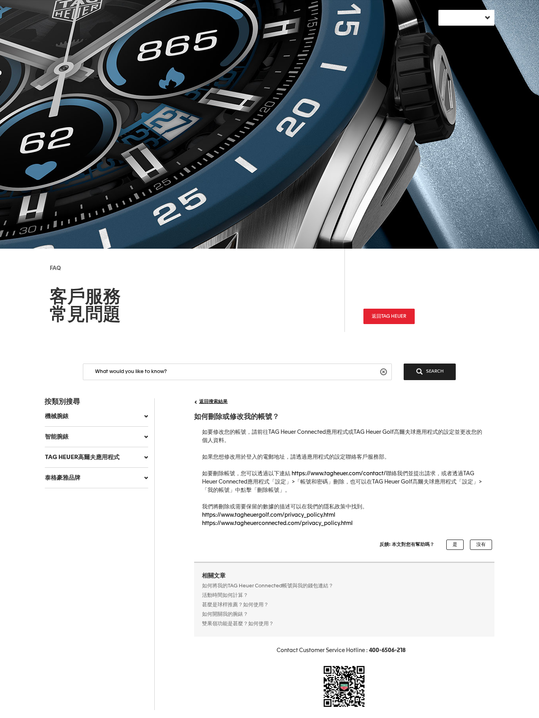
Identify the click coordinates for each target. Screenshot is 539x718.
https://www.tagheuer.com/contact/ (339, 473)
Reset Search (384, 371)
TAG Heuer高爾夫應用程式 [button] (82, 457)
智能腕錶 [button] (57, 437)
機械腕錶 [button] (57, 416)
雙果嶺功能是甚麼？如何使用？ (238, 623)
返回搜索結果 (213, 401)
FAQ (55, 268)
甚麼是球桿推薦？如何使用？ (235, 604)
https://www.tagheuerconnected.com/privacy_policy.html (277, 523)
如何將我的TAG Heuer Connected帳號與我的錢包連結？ (267, 586)
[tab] (96, 416)
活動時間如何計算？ (225, 595)
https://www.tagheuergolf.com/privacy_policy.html (268, 515)
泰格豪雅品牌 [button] (62, 478)
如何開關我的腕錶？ (225, 614)
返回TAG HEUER (389, 316)
